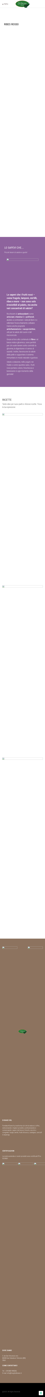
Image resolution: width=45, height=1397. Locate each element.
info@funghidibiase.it (14, 1373)
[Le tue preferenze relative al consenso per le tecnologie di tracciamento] (41, 1393)
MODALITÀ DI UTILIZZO (12, 93)
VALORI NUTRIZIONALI (12, 82)
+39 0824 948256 (11, 1371)
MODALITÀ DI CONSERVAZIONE (16, 88)
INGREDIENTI (8, 76)
